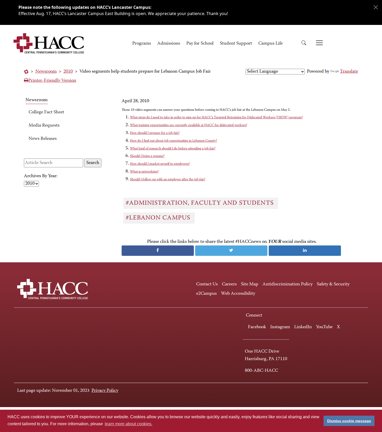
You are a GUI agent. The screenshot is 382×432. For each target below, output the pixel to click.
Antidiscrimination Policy (287, 284)
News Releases (43, 138)
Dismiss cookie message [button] (349, 421)
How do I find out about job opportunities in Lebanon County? (173, 140)
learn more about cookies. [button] (128, 424)
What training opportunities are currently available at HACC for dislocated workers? (188, 125)
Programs (141, 43)
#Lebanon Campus (159, 218)
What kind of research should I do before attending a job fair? (172, 148)
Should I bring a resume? (147, 156)
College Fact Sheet (46, 112)
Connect (254, 315)
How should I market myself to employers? (160, 164)
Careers (229, 284)
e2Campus (206, 293)
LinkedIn (303, 327)
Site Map (249, 284)
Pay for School (200, 43)
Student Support (236, 43)
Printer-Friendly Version (52, 80)
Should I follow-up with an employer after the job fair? (167, 179)
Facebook (257, 327)
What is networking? (144, 171)
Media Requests (44, 125)
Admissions (168, 43)
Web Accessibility (238, 293)
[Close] (376, 7)
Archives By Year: (40, 176)
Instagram (280, 327)
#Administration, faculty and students (200, 203)
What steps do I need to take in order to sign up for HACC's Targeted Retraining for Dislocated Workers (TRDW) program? (216, 117)
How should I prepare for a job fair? (155, 133)
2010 (68, 71)
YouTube (324, 327)
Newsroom (46, 71)
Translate (349, 71)
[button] (305, 43)
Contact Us (207, 284)
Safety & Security (333, 284)
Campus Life (270, 43)
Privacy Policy (104, 390)
